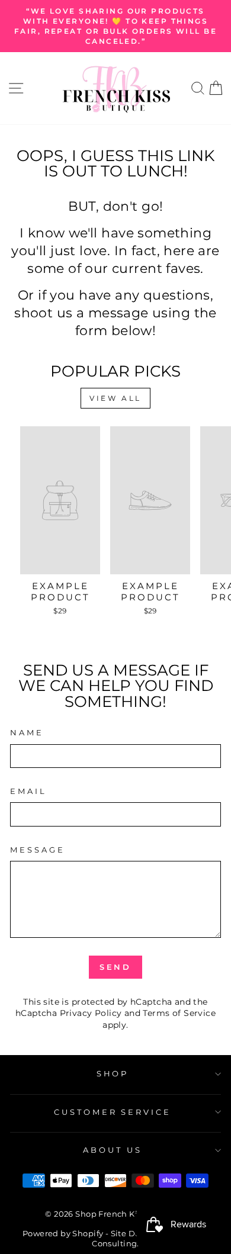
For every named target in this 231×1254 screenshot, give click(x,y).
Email (28, 791)
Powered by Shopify (63, 1233)
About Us (112, 1150)
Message (37, 849)
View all (115, 398)
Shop (113, 1073)
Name (27, 732)
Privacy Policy (91, 1013)
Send (116, 967)
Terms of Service (179, 1013)
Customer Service (113, 1112)
